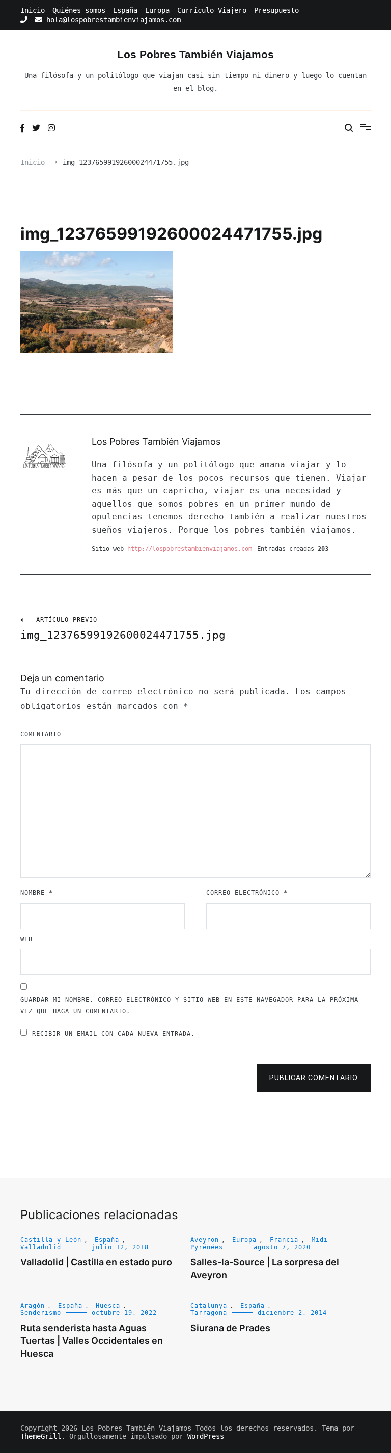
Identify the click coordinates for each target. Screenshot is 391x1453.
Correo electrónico (247, 892)
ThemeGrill (40, 1436)
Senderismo (40, 1312)
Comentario (40, 734)
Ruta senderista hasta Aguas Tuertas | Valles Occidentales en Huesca (91, 1341)
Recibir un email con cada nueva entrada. (113, 1033)
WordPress (205, 1436)
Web (26, 939)
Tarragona (208, 1312)
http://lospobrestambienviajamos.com (189, 548)
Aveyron (204, 1240)
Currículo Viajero (211, 10)
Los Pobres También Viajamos (195, 54)
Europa (157, 10)
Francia (284, 1240)
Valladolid (40, 1247)
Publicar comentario (313, 1078)
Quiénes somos (78, 10)
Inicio (32, 10)
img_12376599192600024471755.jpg (108, 628)
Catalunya (208, 1305)
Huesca (108, 1305)
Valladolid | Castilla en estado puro (96, 1262)
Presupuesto (276, 10)
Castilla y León (50, 1240)
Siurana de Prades (230, 1328)
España (125, 10)
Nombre (36, 892)
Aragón (32, 1305)
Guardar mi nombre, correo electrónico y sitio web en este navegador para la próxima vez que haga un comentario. (189, 1005)
